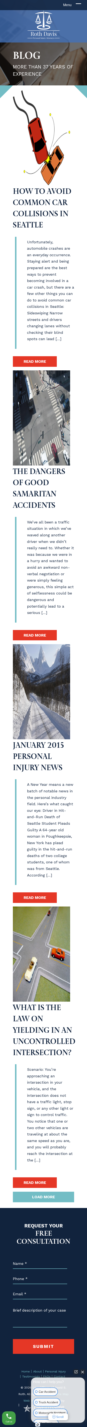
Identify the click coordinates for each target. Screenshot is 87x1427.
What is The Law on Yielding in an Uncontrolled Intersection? (44, 1029)
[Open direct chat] (76, 1372)
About (37, 1371)
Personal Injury (55, 1371)
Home (25, 1371)
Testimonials (31, 1376)
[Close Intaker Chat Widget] (83, 1372)
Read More (35, 361)
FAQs (46, 1376)
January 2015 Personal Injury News (38, 756)
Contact (59, 1376)
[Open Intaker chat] (37, 1425)
